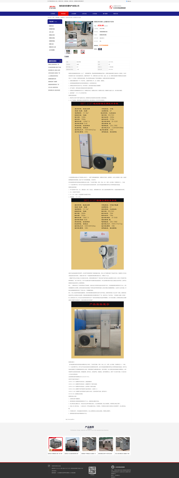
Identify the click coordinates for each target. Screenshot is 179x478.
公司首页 (53, 13)
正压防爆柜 (52, 50)
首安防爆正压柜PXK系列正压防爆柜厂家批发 (74, 453)
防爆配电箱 (52, 29)
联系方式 (115, 13)
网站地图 (73, 472)
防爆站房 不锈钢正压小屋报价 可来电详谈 (57, 453)
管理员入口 (68, 472)
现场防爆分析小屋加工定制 (54, 70)
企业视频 (74, 13)
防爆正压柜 (52, 35)
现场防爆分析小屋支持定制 (54, 90)
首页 (53, 17)
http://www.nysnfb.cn (70, 419)
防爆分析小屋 (52, 47)
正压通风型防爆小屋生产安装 (54, 67)
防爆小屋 (51, 44)
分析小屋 (51, 32)
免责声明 (64, 472)
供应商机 (63, 13)
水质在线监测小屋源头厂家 (54, 73)
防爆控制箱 (52, 41)
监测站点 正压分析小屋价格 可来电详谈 (123, 453)
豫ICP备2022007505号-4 (66, 468)
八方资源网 (59, 472)
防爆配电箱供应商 (52, 78)
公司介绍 (84, 13)
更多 (60, 61)
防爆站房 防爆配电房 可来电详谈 (106, 453)
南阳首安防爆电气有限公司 (76, 468)
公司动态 (95, 13)
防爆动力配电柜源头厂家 (53, 64)
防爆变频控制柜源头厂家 (53, 84)
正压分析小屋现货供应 (53, 87)
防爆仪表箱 (52, 38)
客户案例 (105, 13)
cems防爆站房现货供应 (53, 75)
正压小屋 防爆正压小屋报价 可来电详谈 (90, 453)
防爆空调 (62, 17)
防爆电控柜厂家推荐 (52, 81)
